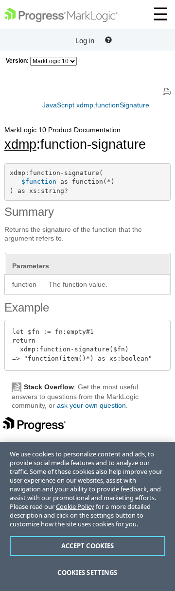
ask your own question (91, 405)
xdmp (20, 144)
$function (38, 181)
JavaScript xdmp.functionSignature (95, 105)
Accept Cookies (87, 545)
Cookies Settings (87, 572)
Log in (84, 40)
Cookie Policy (75, 506)
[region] (87, 516)
